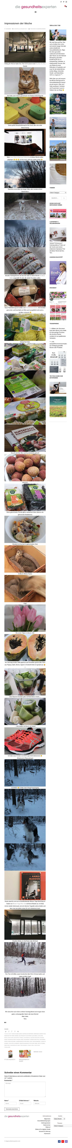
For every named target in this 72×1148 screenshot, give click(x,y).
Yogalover (7, 1047)
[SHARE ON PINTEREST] (15, 1031)
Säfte (39, 1043)
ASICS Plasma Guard (17, 1033)
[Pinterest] (63, 2)
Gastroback (27, 1037)
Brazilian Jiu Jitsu (41, 63)
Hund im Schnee (12, 1041)
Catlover (40, 1035)
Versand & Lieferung (44, 1131)
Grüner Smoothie (34, 1039)
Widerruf (48, 1127)
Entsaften (16, 1037)
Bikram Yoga (38, 1051)
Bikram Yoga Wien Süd (19, 903)
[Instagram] (66, 2)
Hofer (5, 1041)
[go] (64, 198)
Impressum (47, 1133)
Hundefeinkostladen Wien (22, 1041)
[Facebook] (61, 2)
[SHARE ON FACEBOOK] (8, 1031)
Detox (5, 1037)
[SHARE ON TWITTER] (5, 1031)
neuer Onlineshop (24, 1043)
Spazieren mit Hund (15, 1045)
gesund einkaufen (35, 1037)
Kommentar (8, 1080)
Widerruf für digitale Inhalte (42, 1129)
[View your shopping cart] (66, 7)
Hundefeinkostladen (31, 307)
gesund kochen (12, 1039)
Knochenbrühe (36, 1041)
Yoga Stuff (37, 1045)
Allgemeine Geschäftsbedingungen (43, 1119)
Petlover (31, 1043)
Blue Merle (34, 1035)
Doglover (10, 1037)
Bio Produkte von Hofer (25, 1035)
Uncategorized (41, 28)
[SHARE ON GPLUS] (12, 1031)
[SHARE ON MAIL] (18, 1031)
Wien (32, 1045)
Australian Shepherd (27, 1033)
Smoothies (7, 1045)
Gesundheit (27, 1039)
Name (6, 1100)
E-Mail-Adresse (24, 1100)
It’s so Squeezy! (9, 1059)
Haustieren (42, 1039)
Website (36, 1100)
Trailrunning (23, 1045)
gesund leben (19, 1039)
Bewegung (36, 1033)
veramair (8, 28)
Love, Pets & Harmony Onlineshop (20, 157)
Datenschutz (46, 1125)
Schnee (43, 1043)
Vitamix (29, 1045)
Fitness (21, 1037)
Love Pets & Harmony (14, 1043)
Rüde (36, 1043)
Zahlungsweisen (45, 1123)
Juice (31, 1041)
